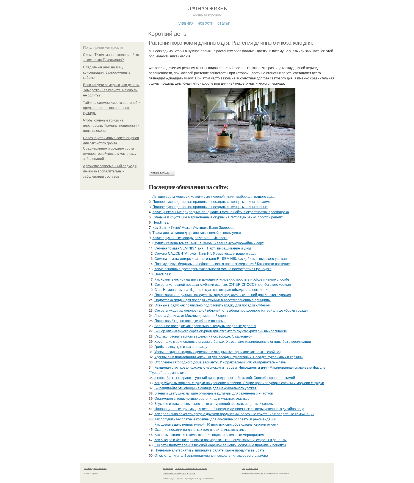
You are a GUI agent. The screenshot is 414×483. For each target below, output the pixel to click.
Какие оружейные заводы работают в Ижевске (189, 237)
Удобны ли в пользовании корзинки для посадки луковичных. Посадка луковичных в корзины (228, 356)
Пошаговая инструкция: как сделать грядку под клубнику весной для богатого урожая (222, 294)
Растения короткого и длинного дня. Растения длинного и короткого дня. (231, 42)
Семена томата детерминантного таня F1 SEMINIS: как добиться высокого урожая (220, 258)
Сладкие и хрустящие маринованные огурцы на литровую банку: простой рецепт (217, 217)
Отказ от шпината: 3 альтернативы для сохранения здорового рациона (211, 455)
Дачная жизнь (207, 8)
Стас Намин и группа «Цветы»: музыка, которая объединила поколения (211, 289)
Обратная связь (250, 468)
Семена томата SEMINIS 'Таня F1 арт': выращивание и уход (202, 248)
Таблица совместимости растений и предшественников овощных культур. (111, 108)
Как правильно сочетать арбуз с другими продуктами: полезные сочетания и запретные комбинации (234, 413)
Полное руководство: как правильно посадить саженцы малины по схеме (211, 201)
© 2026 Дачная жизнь (95, 468)
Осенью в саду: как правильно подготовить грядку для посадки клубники (212, 305)
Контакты (168, 468)
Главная (186, 23)
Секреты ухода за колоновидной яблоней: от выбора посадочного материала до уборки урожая (231, 310)
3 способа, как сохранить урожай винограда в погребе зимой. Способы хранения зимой (224, 377)
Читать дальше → (162, 172)
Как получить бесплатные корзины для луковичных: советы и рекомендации (215, 419)
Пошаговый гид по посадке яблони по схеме (190, 320)
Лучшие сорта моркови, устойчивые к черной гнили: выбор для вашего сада (213, 196)
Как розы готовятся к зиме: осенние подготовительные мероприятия (209, 434)
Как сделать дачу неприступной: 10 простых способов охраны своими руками (216, 424)
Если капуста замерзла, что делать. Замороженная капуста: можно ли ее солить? (111, 90)
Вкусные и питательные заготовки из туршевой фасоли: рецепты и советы (214, 403)
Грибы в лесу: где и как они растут (181, 346)
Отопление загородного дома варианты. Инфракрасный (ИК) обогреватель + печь (220, 362)
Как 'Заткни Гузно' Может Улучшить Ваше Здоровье (193, 227)
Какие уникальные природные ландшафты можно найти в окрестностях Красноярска (220, 211)
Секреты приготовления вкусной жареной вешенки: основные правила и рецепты (220, 444)
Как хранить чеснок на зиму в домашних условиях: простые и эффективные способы (222, 279)
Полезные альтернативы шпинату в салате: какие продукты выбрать (209, 450)
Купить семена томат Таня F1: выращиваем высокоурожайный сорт (208, 242)
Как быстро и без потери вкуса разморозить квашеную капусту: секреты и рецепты (220, 439)
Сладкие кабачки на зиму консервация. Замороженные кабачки (106, 72)
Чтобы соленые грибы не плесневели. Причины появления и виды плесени (111, 125)
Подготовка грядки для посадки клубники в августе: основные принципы (212, 299)
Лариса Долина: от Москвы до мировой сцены (191, 315)
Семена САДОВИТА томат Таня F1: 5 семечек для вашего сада (205, 253)
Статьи (223, 23)
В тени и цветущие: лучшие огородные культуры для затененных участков (213, 393)
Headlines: (160, 222)
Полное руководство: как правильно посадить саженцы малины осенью (210, 206)
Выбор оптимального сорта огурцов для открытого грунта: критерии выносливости (220, 330)
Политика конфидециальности (179, 473)
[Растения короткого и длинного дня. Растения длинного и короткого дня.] (241, 125)
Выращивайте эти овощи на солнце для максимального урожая (205, 387)
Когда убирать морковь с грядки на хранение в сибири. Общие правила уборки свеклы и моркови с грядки (239, 382)
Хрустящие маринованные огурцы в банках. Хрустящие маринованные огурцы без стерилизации (232, 341)
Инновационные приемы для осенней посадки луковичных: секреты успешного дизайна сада (229, 408)
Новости (205, 23)
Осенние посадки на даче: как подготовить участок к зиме (200, 429)
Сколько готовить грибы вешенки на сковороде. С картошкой (203, 336)
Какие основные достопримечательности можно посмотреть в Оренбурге (212, 268)
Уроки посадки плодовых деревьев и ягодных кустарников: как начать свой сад (217, 351)
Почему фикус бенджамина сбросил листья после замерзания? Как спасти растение (222, 263)
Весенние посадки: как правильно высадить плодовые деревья (205, 325)
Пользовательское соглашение (191, 468)
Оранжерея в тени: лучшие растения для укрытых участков (201, 398)
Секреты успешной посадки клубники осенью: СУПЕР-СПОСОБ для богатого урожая (222, 284)
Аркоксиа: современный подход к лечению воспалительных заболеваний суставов (109, 171)
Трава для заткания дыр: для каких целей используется (196, 232)
